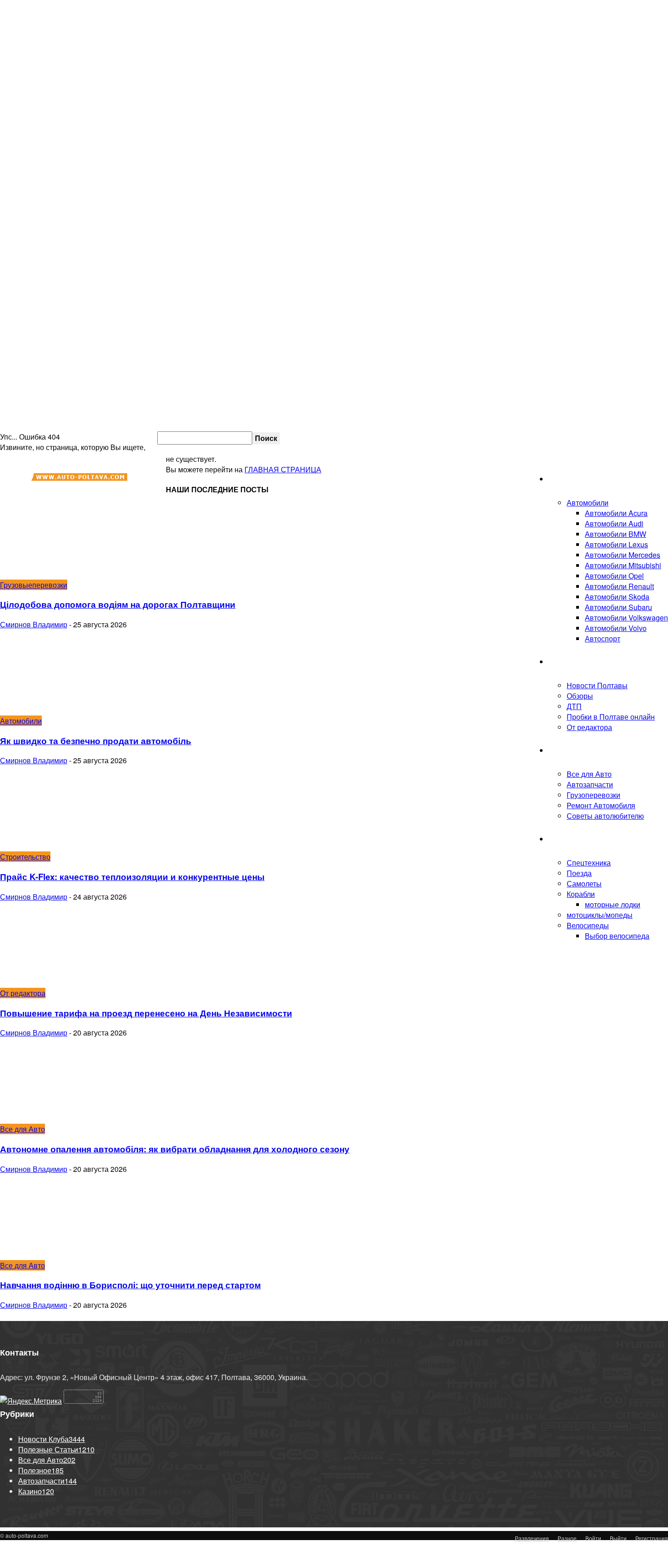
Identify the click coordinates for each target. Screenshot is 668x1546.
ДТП (574, 706)
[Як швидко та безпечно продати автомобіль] (73, 710)
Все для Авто (589, 774)
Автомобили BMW (615, 534)
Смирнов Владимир (33, 624)
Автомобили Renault (619, 586)
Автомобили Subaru (618, 607)
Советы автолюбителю (605, 816)
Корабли (581, 894)
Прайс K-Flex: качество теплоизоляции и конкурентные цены (132, 877)
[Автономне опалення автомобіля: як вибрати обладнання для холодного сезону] (73, 1118)
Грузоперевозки (593, 795)
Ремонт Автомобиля (601, 805)
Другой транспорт (578, 839)
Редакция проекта (534, 437)
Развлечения (532, 1538)
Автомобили (587, 502)
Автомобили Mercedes (622, 555)
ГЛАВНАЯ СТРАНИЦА (282, 469)
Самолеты (584, 883)
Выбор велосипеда (617, 936)
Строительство (25, 856)
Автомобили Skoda (617, 596)
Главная (562, 479)
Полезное (565, 750)
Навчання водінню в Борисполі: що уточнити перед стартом (130, 1285)
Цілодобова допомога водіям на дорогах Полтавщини (117, 604)
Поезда (579, 873)
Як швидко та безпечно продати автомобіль (95, 741)
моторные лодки (612, 904)
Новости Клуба (573, 661)
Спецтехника (589, 862)
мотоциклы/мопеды (600, 915)
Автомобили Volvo (616, 628)
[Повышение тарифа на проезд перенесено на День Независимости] (73, 982)
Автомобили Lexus (616, 544)
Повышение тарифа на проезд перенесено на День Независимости (146, 1013)
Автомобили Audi (614, 523)
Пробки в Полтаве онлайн (623, 437)
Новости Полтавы (597, 685)
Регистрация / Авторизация (457, 437)
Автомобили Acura (616, 513)
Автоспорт (602, 638)
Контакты (574, 437)
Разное (567, 1538)
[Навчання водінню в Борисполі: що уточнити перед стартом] (73, 1255)
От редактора (589, 727)
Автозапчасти (590, 784)
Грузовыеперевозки (33, 585)
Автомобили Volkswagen (626, 617)
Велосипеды (588, 925)
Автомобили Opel (614, 575)
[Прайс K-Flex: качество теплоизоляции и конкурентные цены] (73, 846)
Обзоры (580, 695)
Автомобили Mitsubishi (623, 565)
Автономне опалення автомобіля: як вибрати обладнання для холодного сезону (174, 1149)
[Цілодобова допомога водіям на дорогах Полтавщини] (73, 574)
